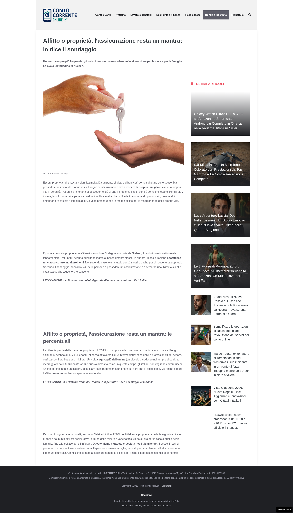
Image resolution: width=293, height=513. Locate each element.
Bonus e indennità (216, 14)
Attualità (121, 14)
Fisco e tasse (192, 14)
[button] (249, 14)
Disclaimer (156, 505)
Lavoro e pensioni (141, 14)
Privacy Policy (142, 505)
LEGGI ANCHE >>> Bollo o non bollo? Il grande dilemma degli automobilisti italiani (95, 280)
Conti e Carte (103, 14)
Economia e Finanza (168, 14)
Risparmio (237, 14)
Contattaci (167, 486)
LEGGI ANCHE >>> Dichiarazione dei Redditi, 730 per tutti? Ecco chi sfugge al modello (98, 382)
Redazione (127, 505)
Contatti (167, 505)
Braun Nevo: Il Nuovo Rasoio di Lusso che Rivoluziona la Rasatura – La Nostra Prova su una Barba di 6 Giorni (230, 305)
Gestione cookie (284, 509)
